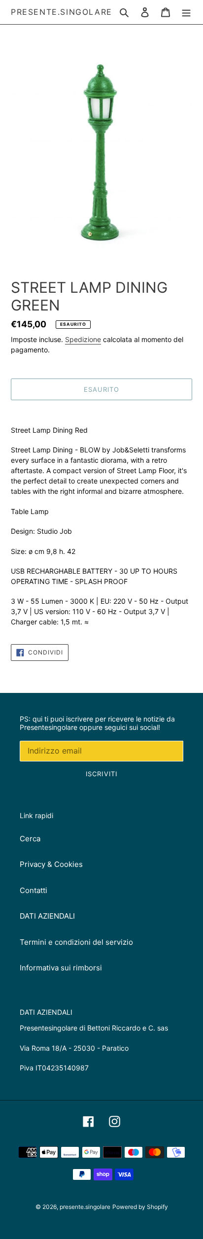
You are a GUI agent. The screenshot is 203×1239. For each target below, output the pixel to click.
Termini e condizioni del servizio (76, 942)
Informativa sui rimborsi (61, 967)
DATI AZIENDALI (47, 916)
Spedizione (83, 339)
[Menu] (186, 12)
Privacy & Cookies (51, 864)
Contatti (33, 890)
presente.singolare (61, 12)
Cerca (30, 838)
